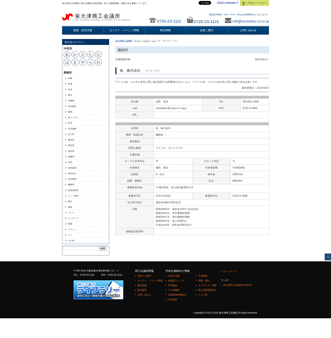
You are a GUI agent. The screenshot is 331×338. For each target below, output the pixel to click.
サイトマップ (230, 271)
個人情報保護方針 (207, 290)
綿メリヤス (73, 117)
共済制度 (172, 299)
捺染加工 (72, 173)
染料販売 (72, 168)
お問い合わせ (248, 30)
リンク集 (202, 294)
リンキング (73, 218)
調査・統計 (204, 280)
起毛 (70, 123)
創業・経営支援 (82, 30)
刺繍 (70, 224)
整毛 (70, 95)
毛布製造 (72, 106)
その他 (71, 240)
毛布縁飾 (72, 129)
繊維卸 (71, 184)
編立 (70, 201)
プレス (71, 212)
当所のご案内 (144, 276)
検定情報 (165, 30)
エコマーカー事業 (207, 285)
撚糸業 (71, 145)
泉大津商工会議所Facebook (237, 285)
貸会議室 (142, 290)
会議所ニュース (176, 280)
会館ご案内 (206, 30)
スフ (70, 235)
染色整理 (72, 179)
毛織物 (71, 100)
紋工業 (71, 134)
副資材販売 (73, 190)
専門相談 (172, 285)
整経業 (71, 140)
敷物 (70, 112)
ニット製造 (73, 196)
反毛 (70, 89)
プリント (72, 229)
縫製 (70, 207)
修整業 (71, 156)
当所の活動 (173, 276)
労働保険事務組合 (177, 294)
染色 (70, 162)
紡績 (70, 84)
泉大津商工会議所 (102, 17)
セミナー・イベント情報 (124, 30)
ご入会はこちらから (256, 3)
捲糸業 (71, 151)
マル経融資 (173, 290)
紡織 (70, 78)
